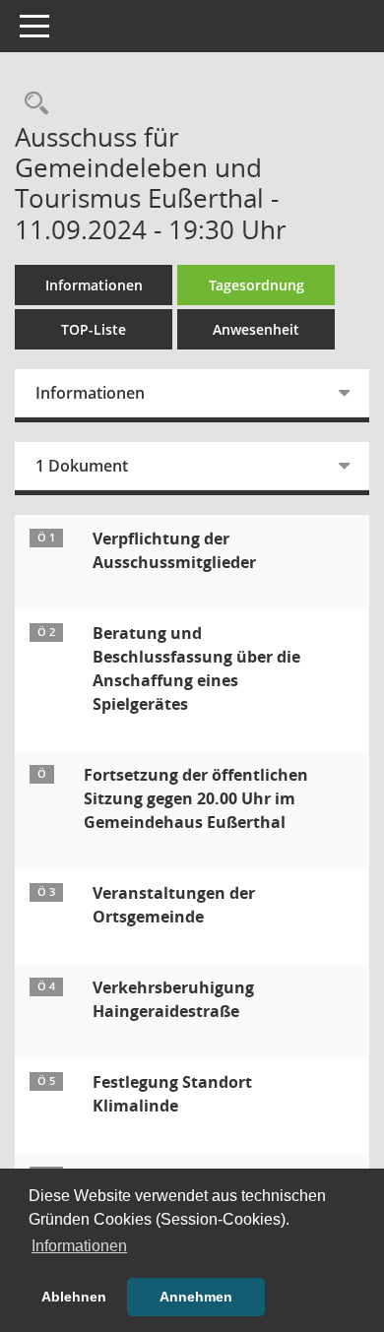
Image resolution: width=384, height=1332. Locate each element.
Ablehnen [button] (73, 1296)
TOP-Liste (93, 329)
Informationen (94, 285)
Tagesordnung (256, 285)
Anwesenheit (256, 329)
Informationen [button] (79, 1245)
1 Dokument (81, 465)
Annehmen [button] (196, 1296)
